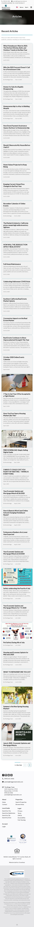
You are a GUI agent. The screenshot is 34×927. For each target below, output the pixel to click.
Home (4, 802)
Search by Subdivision (8, 813)
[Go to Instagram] (6, 775)
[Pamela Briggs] (17, 839)
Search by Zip (6, 815)
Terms (19, 813)
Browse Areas (20, 804)
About (4, 799)
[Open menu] (31, 7)
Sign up (21, 7)
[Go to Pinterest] (11, 775)
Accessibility (21, 818)
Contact (4, 804)
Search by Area (6, 817)
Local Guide (6, 808)
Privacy (20, 811)
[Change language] (17, 7)
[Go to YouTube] (9, 775)
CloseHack (22, 862)
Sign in (26, 7)
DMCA (20, 815)
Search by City (6, 811)
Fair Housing (21, 820)
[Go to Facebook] (3, 775)
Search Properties (21, 802)
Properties (19, 799)
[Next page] (29, 765)
